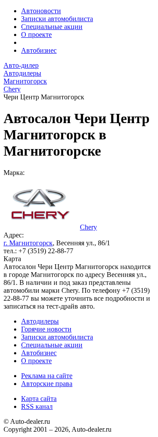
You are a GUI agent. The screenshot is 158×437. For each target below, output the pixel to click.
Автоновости (41, 11)
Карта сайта (39, 398)
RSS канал (37, 406)
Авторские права (46, 383)
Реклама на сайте (46, 375)
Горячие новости (46, 329)
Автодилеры (40, 321)
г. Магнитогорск (28, 243)
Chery (88, 227)
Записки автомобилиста (57, 18)
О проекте (36, 34)
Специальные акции (52, 26)
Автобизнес (39, 50)
